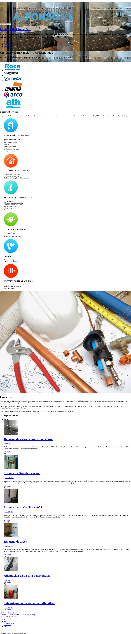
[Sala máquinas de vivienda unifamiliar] (11, 598)
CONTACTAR (4, 61)
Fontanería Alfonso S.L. (15, 29)
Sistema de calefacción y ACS (23, 507)
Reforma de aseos (15, 541)
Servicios (6, 43)
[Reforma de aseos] (11, 537)
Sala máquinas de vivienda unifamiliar (29, 603)
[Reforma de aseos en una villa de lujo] (11, 434)
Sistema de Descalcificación (22, 473)
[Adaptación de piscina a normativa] (11, 571)
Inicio (5, 41)
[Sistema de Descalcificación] (11, 468)
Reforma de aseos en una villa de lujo (28, 439)
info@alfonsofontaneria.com (8, 613)
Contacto (6, 48)
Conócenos (7, 46)
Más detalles (7, 452)
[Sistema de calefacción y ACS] (11, 502)
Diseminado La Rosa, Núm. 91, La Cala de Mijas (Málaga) (18, 614)
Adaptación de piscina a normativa (27, 575)
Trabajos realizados (9, 44)
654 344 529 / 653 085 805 (8, 616)
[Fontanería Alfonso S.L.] (42, 24)
